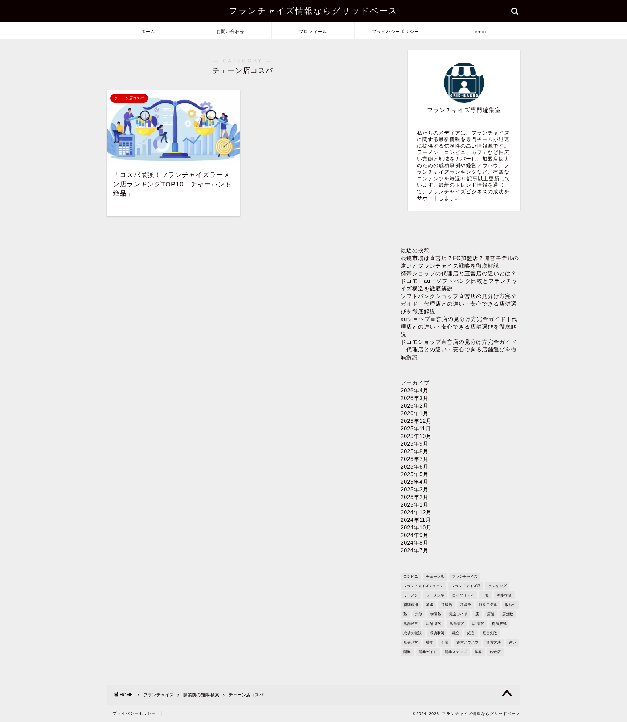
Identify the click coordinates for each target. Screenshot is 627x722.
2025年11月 (416, 428)
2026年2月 (415, 406)
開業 (407, 652)
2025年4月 (415, 482)
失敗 (418, 614)
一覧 (485, 595)
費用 (429, 642)
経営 (471, 633)
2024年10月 (416, 527)
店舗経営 (410, 624)
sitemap (478, 31)
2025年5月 (415, 474)
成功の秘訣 (412, 633)
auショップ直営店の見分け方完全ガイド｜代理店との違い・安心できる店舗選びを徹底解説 (459, 326)
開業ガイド (428, 652)
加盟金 (465, 605)
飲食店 (495, 652)
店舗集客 (457, 624)
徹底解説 (499, 624)
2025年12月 (416, 421)
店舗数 (507, 614)
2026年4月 (415, 390)
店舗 (490, 614)
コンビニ (410, 576)
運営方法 (493, 642)
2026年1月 (415, 413)
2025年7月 (415, 459)
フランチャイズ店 (465, 586)
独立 (455, 633)
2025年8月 (415, 451)
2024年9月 (415, 535)
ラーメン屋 (435, 595)
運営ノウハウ (467, 642)
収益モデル (488, 605)
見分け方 (410, 642)
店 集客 (478, 624)
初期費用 (410, 605)
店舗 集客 (434, 624)
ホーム (148, 31)
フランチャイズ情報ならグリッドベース (313, 10)
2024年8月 (415, 543)
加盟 (429, 605)
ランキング (497, 586)
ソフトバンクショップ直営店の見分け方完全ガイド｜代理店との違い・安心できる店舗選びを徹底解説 (459, 303)
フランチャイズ (465, 576)
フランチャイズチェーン (423, 586)
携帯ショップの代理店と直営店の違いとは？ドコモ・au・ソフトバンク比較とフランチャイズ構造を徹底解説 (459, 281)
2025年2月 (415, 497)
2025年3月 (415, 489)
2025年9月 (415, 444)
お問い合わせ (230, 31)
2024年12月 (416, 512)
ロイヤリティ (463, 595)
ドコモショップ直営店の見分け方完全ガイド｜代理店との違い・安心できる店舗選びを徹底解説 (459, 349)
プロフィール (313, 31)
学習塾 (435, 614)
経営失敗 (490, 633)
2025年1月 (415, 505)
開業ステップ (456, 652)
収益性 (510, 605)
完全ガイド (458, 614)
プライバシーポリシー (395, 31)
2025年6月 (415, 466)
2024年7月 (415, 550)
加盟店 (446, 605)
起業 (444, 642)
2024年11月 (416, 520)
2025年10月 (416, 436)
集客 (478, 652)
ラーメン (410, 595)
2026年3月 (415, 398)
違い (512, 642)
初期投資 (504, 595)
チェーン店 (435, 576)
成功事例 (437, 633)
